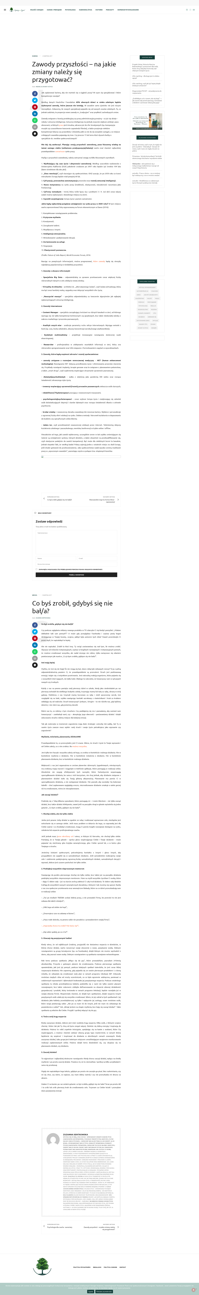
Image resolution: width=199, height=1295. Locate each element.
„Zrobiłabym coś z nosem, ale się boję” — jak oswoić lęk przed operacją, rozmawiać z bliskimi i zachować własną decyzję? (147, 100)
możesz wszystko (79, 746)
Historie (98, 10)
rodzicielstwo (143, 309)
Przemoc (141, 302)
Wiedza (34, 595)
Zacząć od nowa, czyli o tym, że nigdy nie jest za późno (145, 149)
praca (61, 125)
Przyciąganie (152, 302)
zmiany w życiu (143, 328)
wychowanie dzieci (143, 320)
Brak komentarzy (44, 513)
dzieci (139, 295)
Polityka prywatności (82, 1267)
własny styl (143, 324)
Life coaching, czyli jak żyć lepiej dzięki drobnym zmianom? (146, 84)
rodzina (154, 309)
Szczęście (141, 317)
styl (154, 313)
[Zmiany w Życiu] (17, 9)
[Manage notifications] (193, 1290)
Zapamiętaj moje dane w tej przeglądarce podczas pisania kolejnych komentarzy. (71, 569)
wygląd (155, 320)
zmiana (153, 324)
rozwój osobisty (144, 313)
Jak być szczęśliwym (151, 295)
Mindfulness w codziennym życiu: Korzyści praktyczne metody (145, 182)
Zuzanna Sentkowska (43, 618)
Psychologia (70, 10)
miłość (149, 298)
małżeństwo (139, 298)
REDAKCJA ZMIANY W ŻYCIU (44, 86)
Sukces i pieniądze (54, 10)
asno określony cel (65, 836)
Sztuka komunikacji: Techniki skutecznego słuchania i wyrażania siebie (147, 157)
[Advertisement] (99, 31)
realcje (153, 306)
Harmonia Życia (85, 10)
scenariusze (60, 151)
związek (154, 328)
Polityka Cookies (110, 1267)
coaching (154, 291)
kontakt (123, 1267)
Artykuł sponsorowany (147, 287)
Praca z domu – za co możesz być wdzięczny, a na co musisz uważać (146, 174)
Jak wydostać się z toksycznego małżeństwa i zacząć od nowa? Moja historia (145, 166)
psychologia (143, 306)
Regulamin (97, 1267)
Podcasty (110, 10)
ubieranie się (152, 317)
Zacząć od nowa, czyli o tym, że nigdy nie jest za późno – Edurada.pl (147, 145)
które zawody (99, 261)
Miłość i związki (36, 10)
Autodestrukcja (142, 291)
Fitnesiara (136, 156)
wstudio (135, 173)
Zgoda (90, 1291)
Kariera (35, 56)
